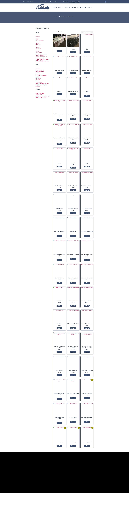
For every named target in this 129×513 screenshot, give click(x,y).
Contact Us (89, 7)
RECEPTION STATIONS (40, 58)
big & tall (38, 42)
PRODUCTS (60, 7)
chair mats (38, 46)
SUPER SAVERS (39, 94)
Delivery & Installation (80, 7)
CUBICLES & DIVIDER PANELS (42, 61)
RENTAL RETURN (40, 93)
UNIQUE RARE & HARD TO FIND (43, 96)
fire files (38, 86)
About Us (55, 7)
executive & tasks (40, 70)
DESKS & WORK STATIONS (41, 56)
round (37, 51)
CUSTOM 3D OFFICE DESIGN (69, 7)
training (38, 50)
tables (37, 47)
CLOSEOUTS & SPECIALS (41, 97)
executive (38, 38)
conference (38, 48)
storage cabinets (40, 55)
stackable (38, 44)
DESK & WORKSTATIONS (41, 75)
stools (37, 72)
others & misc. (39, 52)
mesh (37, 39)
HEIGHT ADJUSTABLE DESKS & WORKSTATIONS (42, 60)
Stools (37, 43)
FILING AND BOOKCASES (41, 54)
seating (38, 36)
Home (55, 17)
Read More (59, 50)
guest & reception (40, 40)
